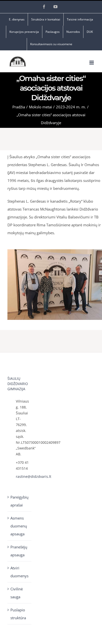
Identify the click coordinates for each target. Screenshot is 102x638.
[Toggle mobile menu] (92, 62)
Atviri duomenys (19, 571)
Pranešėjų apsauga (18, 550)
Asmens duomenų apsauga (18, 526)
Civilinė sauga (16, 592)
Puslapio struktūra (18, 613)
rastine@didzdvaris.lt (24, 476)
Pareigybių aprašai (19, 501)
